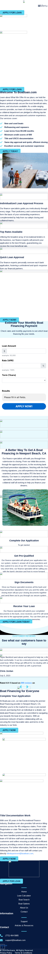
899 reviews (26, 683)
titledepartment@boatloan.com (20, 853)
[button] (42, 6)
